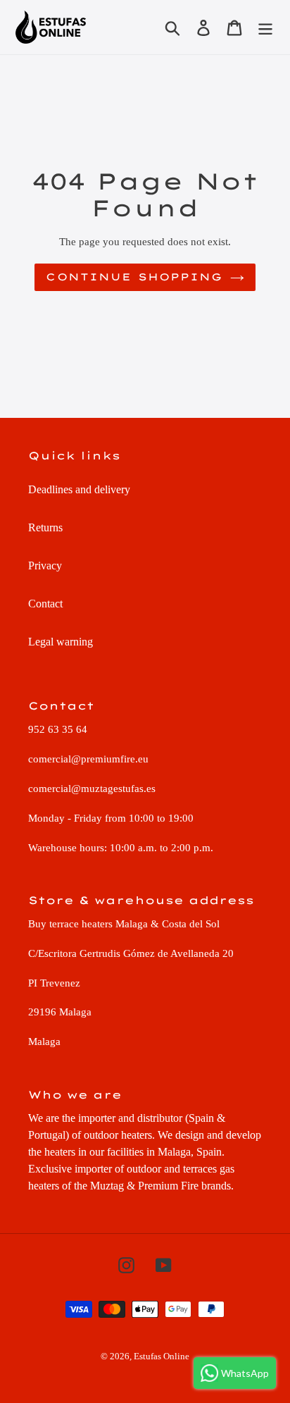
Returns (45, 527)
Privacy (45, 565)
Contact (45, 604)
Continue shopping (134, 277)
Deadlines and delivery (79, 489)
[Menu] (265, 27)
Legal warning (60, 642)
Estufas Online (161, 1356)
